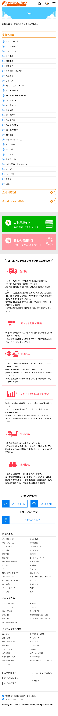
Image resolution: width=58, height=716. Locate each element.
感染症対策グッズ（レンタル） (41, 660)
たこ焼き (9, 75)
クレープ (9, 154)
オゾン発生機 (35, 656)
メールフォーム (18, 503)
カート (46, 3)
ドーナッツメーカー (14, 105)
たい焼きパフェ (12, 125)
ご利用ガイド (10, 672)
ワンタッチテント (8, 641)
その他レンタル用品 (13, 201)
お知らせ (36, 680)
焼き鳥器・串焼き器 (14, 71)
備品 (8, 183)
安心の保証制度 (11, 677)
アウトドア (6, 664)
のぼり (8, 179)
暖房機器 (9, 134)
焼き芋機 (9, 149)
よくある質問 (46, 503)
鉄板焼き (9, 66)
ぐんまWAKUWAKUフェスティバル (42, 618)
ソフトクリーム (12, 46)
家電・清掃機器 (8, 660)
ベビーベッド (35, 645)
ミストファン (7, 649)
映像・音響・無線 (8, 656)
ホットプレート (12, 174)
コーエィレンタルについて (43, 674)
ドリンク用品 (11, 144)
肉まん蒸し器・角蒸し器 (16, 95)
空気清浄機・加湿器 (37, 634)
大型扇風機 (6, 653)
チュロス (9, 80)
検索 (39, 4)
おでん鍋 (9, 110)
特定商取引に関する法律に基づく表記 (20, 696)
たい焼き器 (10, 120)
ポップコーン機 (12, 41)
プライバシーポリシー (14, 699)
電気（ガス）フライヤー (16, 85)
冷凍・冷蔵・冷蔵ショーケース (18, 164)
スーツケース (34, 638)
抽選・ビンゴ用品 (36, 653)
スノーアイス (11, 51)
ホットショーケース (14, 139)
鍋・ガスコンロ (12, 129)
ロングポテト (11, 100)
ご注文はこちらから (33, 520)
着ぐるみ (5, 634)
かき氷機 (9, 56)
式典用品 (33, 649)
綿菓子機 (9, 61)
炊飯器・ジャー (12, 159)
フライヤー (34, 607)
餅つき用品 (10, 115)
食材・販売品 (9, 192)
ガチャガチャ (7, 638)
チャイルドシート (36, 641)
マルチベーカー (12, 90)
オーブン (9, 169)
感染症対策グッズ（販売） (39, 615)
